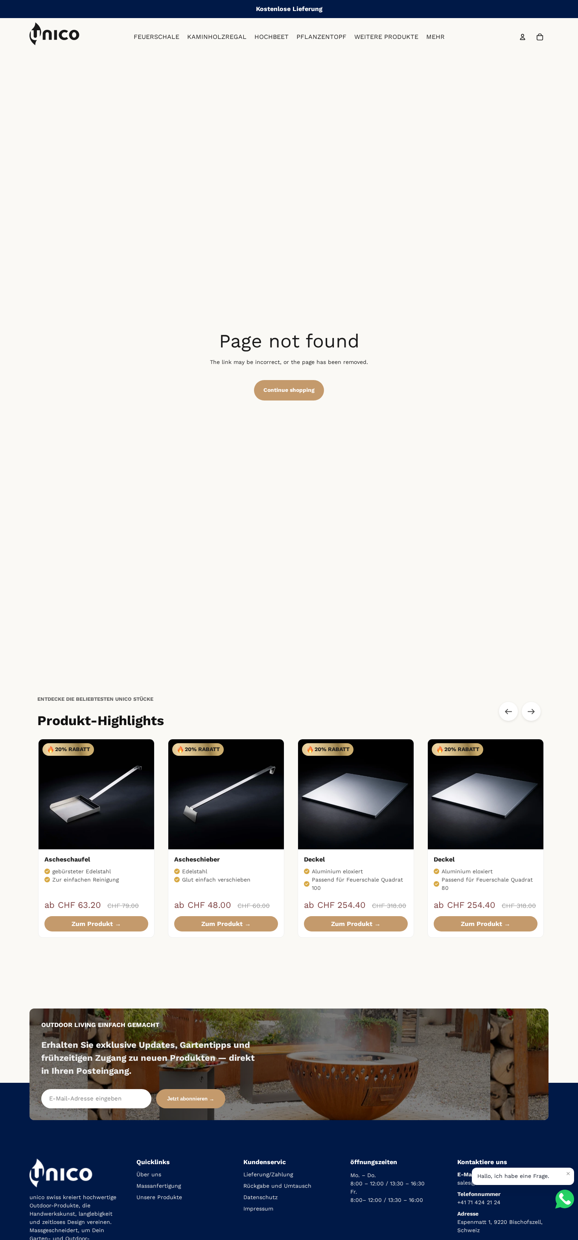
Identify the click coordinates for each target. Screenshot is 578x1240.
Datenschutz (260, 1197)
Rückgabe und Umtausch (277, 1186)
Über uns (148, 1174)
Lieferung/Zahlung (268, 1174)
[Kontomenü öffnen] (522, 37)
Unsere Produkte (159, 1197)
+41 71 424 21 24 (479, 1202)
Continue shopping (289, 390)
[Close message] (568, 1173)
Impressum (258, 1208)
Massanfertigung (158, 1186)
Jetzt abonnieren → (190, 1099)
